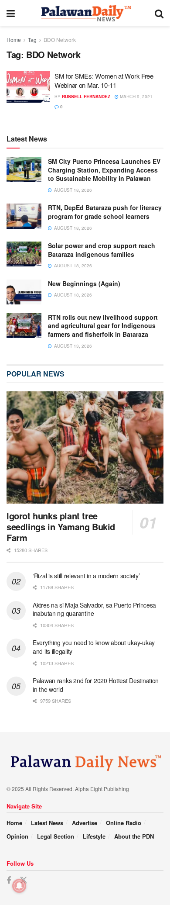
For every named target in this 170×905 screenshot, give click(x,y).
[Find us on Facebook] (9, 880)
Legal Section (55, 836)
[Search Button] (159, 13)
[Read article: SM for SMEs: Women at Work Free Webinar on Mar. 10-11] (28, 87)
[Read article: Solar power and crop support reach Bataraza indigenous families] (24, 254)
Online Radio (123, 823)
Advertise (84, 823)
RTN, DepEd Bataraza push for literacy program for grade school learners (105, 212)
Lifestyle (94, 836)
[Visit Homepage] (85, 13)
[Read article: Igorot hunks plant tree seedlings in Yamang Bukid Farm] (85, 447)
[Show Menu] (11, 13)
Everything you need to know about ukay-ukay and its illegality (94, 647)
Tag (32, 39)
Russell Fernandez (86, 96)
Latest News (47, 823)
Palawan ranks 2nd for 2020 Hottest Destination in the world (96, 685)
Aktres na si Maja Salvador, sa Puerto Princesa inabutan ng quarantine (94, 609)
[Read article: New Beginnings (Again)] (24, 292)
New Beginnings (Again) (84, 283)
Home (14, 39)
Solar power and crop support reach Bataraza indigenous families (101, 250)
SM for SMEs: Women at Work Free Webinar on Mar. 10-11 (103, 80)
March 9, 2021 (136, 96)
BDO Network (60, 39)
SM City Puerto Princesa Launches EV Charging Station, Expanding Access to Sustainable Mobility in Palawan (104, 170)
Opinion (17, 836)
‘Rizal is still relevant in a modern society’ (86, 575)
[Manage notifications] (19, 886)
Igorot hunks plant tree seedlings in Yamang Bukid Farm (61, 526)
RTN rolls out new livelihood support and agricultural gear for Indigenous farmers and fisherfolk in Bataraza (103, 326)
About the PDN (134, 836)
